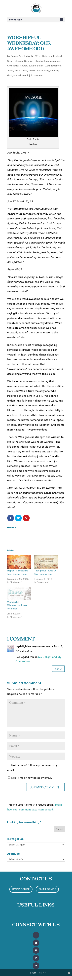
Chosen (19, 60)
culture (32, 65)
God (47, 65)
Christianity (13, 65)
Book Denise (21, 889)
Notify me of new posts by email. (31, 777)
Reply (58, 668)
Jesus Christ (20, 70)
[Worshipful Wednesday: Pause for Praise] (19, 593)
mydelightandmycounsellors (33, 646)
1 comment (37, 75)
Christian (28, 60)
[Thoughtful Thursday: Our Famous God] (46, 562)
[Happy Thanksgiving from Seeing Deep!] (19, 562)
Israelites (56, 65)
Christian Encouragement (47, 60)
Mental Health (20, 75)
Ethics (40, 65)
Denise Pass (17, 56)
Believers (47, 56)
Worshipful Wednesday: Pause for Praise (17, 605)
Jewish (31, 70)
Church (23, 65)
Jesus (10, 70)
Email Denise (47, 889)
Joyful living (43, 70)
